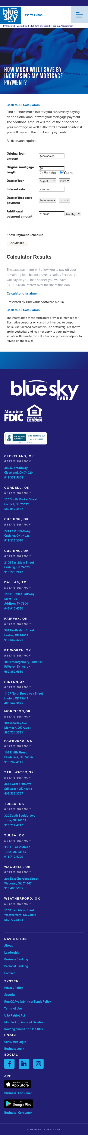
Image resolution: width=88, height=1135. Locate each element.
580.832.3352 (13, 509)
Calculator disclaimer (22, 293)
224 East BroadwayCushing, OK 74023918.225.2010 (17, 536)
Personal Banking (16, 966)
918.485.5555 (13, 888)
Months (50, 173)
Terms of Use (13, 1008)
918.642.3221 (13, 640)
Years (68, 173)
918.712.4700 (13, 856)
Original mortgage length (20, 169)
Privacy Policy (13, 987)
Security (9, 994)
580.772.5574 (13, 919)
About (8, 945)
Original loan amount (16, 156)
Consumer (25, 1093)
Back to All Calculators (23, 105)
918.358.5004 (13, 477)
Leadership (12, 952)
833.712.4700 (33, 15)
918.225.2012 (13, 572)
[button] (79, 14)
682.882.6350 (13, 671)
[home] (10, 15)
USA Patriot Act (14, 1015)
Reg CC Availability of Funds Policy (27, 1001)
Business (10, 1093)
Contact (9, 973)
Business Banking (16, 959)
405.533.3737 (13, 793)
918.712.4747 (13, 825)
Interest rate (16, 189)
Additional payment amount (19, 213)
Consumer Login (15, 1042)
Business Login (14, 1048)
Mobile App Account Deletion (24, 1022)
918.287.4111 (13, 762)
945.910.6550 (13, 608)
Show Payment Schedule (25, 235)
